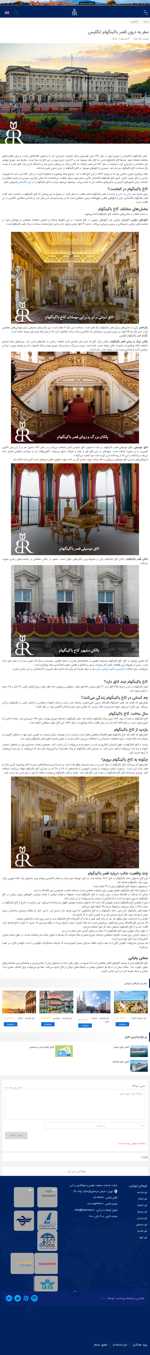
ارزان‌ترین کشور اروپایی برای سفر (108, 669)
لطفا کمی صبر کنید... (75, 1171)
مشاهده (122, 1024)
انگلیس (134, 22)
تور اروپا (15, 749)
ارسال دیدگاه (16, 1135)
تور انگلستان (25, 182)
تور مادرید (142, 1231)
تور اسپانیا (142, 1205)
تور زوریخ (142, 1212)
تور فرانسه (142, 1192)
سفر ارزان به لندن (126, 194)
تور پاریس (142, 1218)
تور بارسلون (141, 1224)
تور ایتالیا (142, 1199)
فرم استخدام (120, 1345)
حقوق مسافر (100, 1345)
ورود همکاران (139, 1345)
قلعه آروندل (97, 707)
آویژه (104, 1298)
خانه (146, 22)
